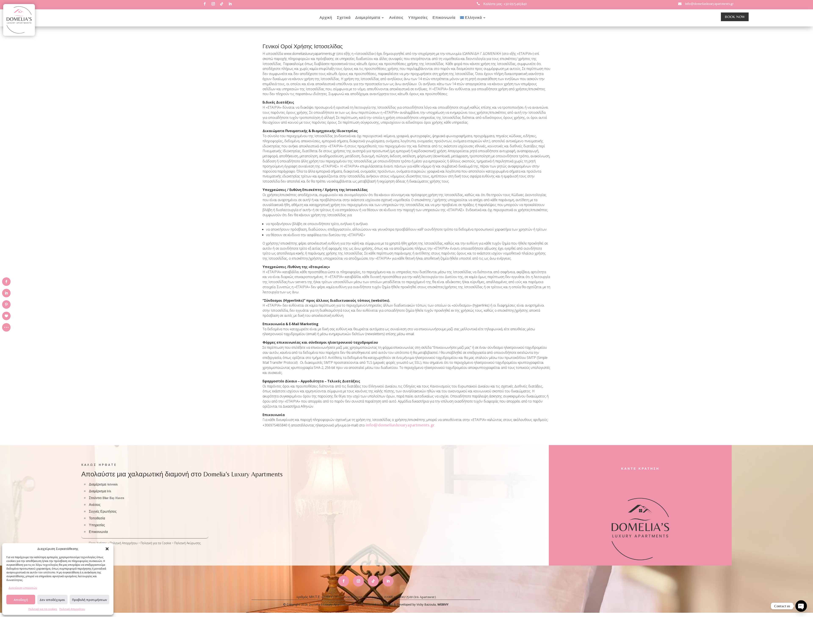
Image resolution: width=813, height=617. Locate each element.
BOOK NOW (735, 16)
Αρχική (325, 18)
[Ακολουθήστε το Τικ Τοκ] (221, 3)
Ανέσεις (396, 18)
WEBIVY (442, 604)
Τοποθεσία (97, 518)
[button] (107, 549)
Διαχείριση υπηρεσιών (22, 588)
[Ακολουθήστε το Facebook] (204, 3)
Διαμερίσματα (367, 18)
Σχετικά (344, 18)
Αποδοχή (21, 600)
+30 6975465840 (515, 4)
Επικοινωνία (444, 18)
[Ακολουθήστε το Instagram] (213, 3)
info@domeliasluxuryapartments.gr (709, 4)
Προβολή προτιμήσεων (89, 600)
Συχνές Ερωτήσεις (103, 511)
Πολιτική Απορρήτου (72, 609)
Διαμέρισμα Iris (100, 491)
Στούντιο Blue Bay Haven (106, 498)
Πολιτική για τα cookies (42, 609)
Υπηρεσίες (418, 18)
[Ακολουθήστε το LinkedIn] (230, 3)
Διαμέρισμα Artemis (103, 484)
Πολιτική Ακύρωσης (187, 543)
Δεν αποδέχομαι (52, 600)
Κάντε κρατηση (640, 468)
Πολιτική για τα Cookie (156, 543)
